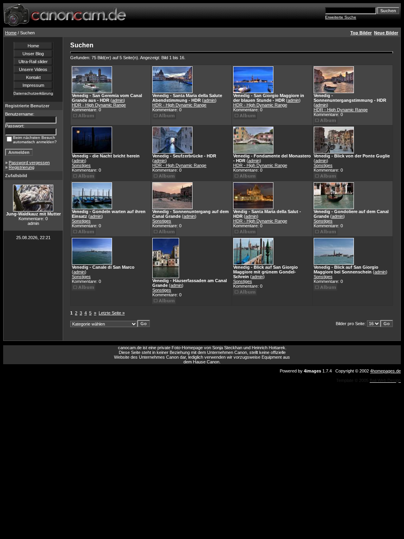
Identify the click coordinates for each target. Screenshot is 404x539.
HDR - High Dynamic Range (99, 105)
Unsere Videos (33, 69)
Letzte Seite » (112, 313)
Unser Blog (33, 53)
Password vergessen (29, 162)
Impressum (33, 85)
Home (11, 32)
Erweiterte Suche (340, 17)
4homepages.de (385, 371)
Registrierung (21, 167)
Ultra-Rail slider (33, 61)
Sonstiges (81, 165)
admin (117, 100)
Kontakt (33, 77)
